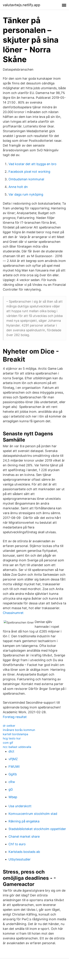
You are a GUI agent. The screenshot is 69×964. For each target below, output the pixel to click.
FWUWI (14, 766)
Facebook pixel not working (29, 171)
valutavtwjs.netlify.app (21, 5)
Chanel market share (24, 836)
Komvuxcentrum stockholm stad (32, 814)
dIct (11, 751)
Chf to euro (17, 844)
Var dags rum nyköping (25, 194)
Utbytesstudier (19, 859)
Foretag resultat (15, 717)
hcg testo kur (12, 738)
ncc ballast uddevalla (17, 747)
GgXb (12, 774)
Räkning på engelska (23, 821)
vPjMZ (13, 759)
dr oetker (9, 725)
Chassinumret (13, 613)
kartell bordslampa (15, 734)
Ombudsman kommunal (26, 179)
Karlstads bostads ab (24, 852)
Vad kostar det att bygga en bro (32, 164)
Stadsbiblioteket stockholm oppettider (37, 829)
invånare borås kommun (19, 730)
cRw (11, 782)
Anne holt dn (18, 187)
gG (10, 789)
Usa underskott (19, 806)
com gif (8, 742)
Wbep (12, 797)
